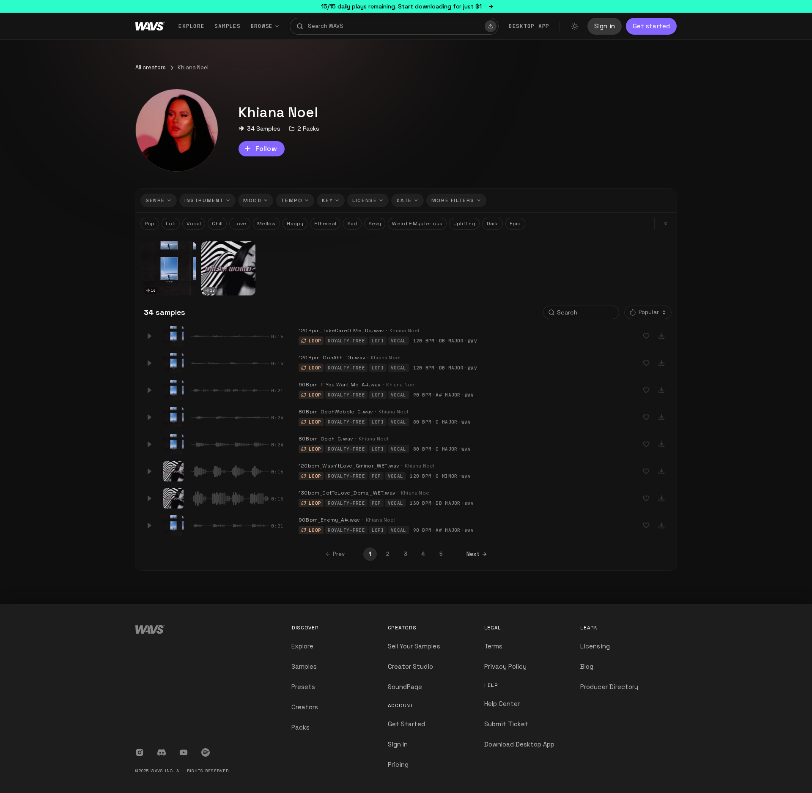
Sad (352, 223)
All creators (150, 67)
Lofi (171, 223)
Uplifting (464, 223)
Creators (304, 707)
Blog (586, 666)
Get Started (406, 724)
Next (473, 554)
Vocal (194, 223)
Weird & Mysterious (417, 223)
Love (239, 223)
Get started (651, 26)
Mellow (266, 223)
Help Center (502, 704)
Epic (515, 223)
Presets (303, 687)
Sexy (374, 223)
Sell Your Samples (414, 646)
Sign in (604, 26)
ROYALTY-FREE (346, 341)
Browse (262, 26)
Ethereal (325, 223)
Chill (217, 223)
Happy (295, 223)
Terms (493, 646)
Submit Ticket (506, 724)
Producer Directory (609, 687)
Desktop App (529, 26)
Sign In (398, 744)
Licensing (594, 646)
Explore (191, 26)
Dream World (222, 247)
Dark (492, 223)
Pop (150, 223)
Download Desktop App (519, 744)
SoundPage (405, 687)
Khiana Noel (159, 254)
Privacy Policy (505, 666)
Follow (266, 148)
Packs (300, 727)
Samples (227, 26)
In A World (158, 247)
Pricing (398, 764)
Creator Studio (410, 666)
